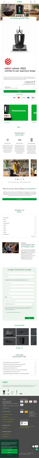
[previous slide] (15, 179)
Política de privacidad (16, 312)
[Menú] (27, 422)
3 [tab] (20, 127)
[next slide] (23, 179)
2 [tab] (19, 127)
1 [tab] (18, 127)
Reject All (9, 452)
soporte (7, 404)
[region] (9, 449)
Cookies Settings (9, 454)
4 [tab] (21, 179)
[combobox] (7, 297)
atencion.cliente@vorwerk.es (8, 409)
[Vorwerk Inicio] (19, 1)
